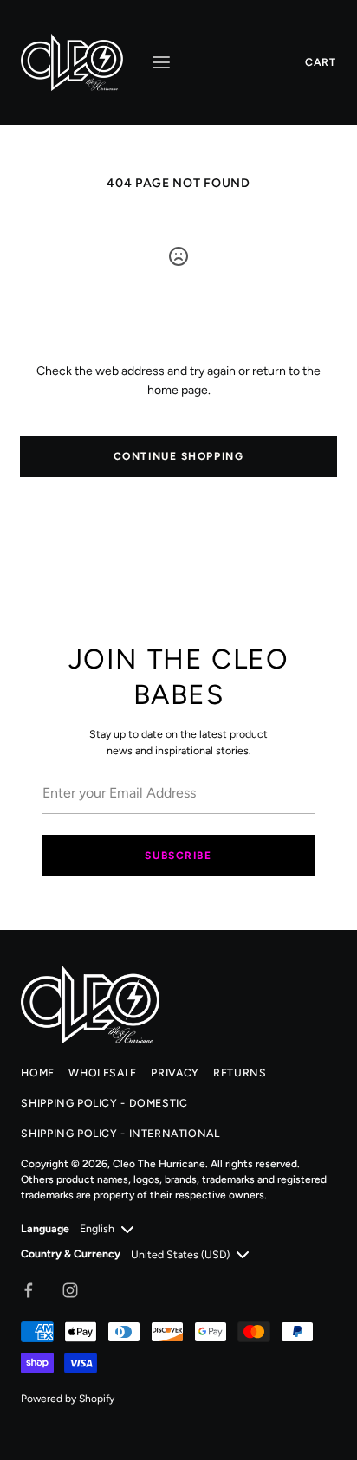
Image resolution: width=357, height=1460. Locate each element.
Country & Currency (70, 1253)
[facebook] (28, 1290)
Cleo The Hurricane (159, 1164)
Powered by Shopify (67, 1398)
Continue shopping (179, 456)
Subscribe (178, 856)
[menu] (161, 62)
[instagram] (70, 1290)
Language (45, 1228)
